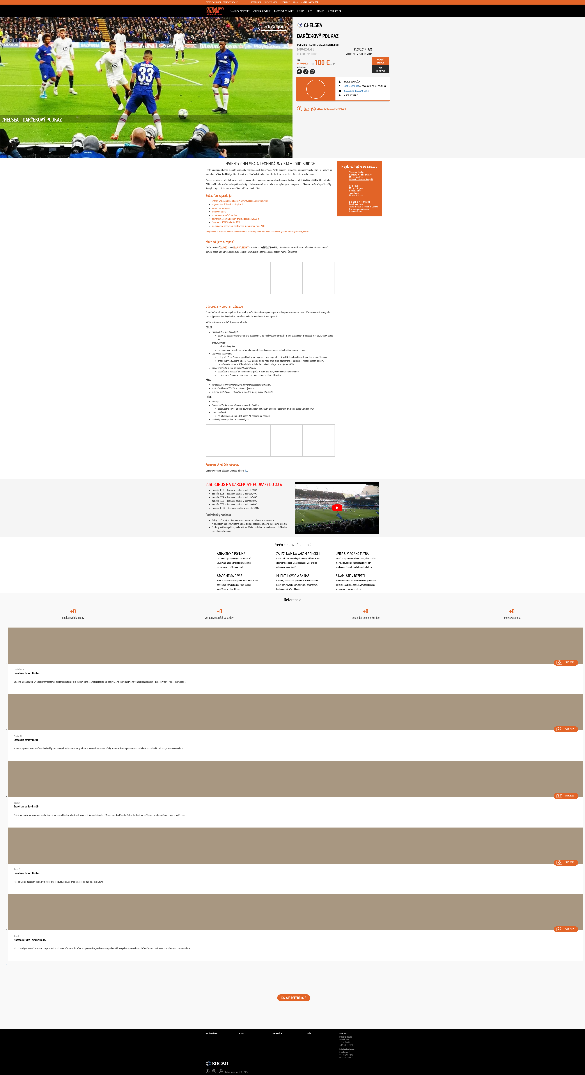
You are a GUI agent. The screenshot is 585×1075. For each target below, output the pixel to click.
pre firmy (285, 2)
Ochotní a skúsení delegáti (361, 179)
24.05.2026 (569, 929)
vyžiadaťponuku (380, 61)
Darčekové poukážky (284, 11)
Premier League (306, 45)
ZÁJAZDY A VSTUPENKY (240, 11)
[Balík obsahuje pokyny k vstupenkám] (312, 71)
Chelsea (313, 25)
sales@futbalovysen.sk (356, 90)
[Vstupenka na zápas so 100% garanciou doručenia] (299, 71)
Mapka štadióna (356, 177)
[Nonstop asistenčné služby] (305, 71)
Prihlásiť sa (335, 11)
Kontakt (320, 11)
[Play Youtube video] (337, 508)
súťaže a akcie (270, 2)
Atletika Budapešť (261, 11)
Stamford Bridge (329, 45)
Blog (310, 11)
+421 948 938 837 (310, 2)
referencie (256, 2)
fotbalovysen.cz (213, 2)
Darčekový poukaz (318, 36)
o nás (295, 2)
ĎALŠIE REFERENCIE (293, 998)
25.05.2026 (569, 662)
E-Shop (300, 11)
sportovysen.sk (230, 2)
